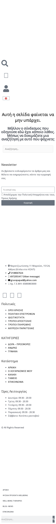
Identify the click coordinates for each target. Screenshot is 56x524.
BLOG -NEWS (8, 506)
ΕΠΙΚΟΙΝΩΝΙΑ (8, 511)
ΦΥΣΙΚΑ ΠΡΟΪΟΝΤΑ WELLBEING (15, 495)
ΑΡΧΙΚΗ (6, 490)
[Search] (54, 519)
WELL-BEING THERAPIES (12, 501)
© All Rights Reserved (12, 427)
